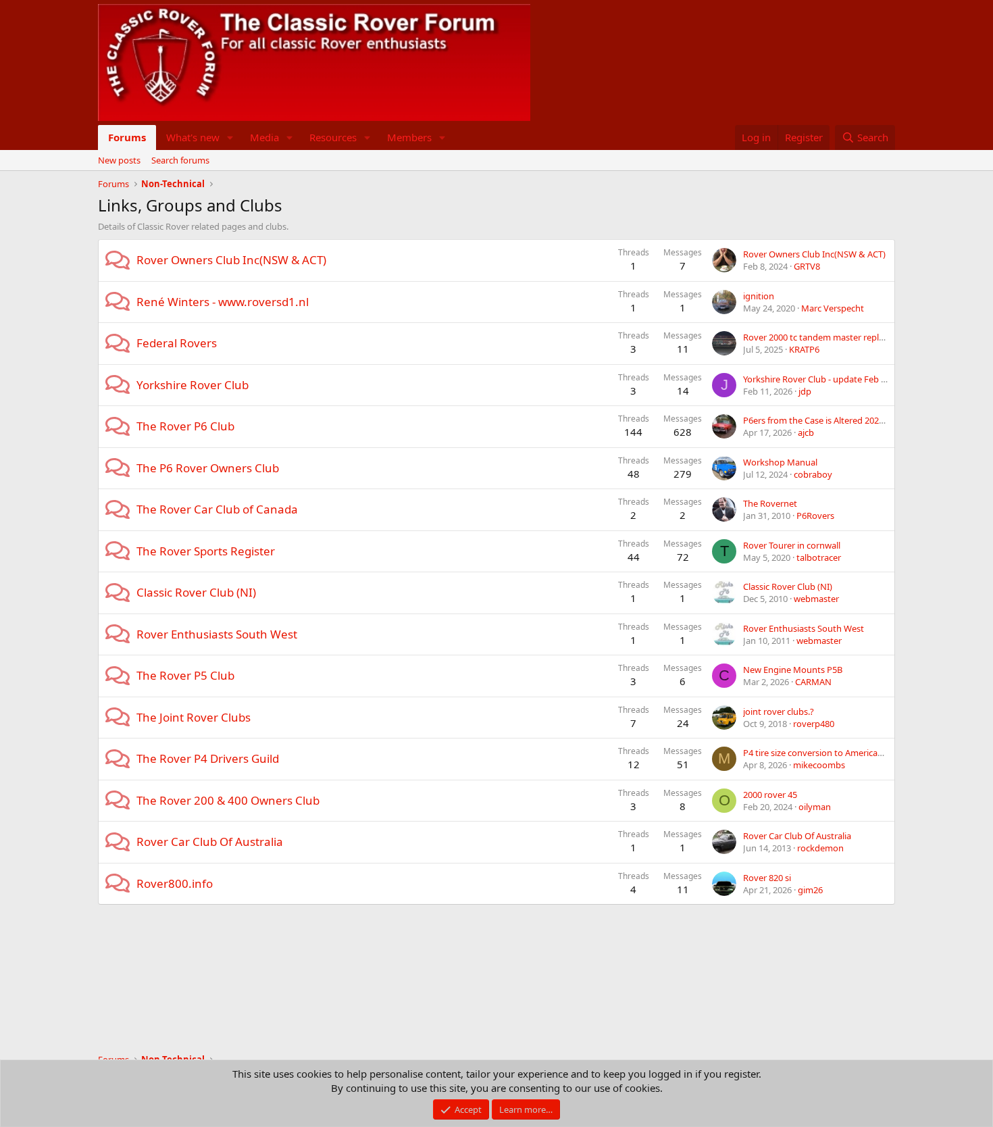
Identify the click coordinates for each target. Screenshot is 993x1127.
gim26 (810, 890)
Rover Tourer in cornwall (791, 545)
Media (264, 137)
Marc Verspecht (832, 308)
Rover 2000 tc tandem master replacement (828, 337)
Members (409, 137)
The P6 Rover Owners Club (207, 468)
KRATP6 (804, 349)
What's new (193, 137)
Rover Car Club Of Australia (209, 841)
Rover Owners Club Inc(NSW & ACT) (231, 260)
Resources (333, 137)
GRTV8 (807, 266)
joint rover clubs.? (778, 711)
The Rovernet (770, 503)
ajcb (806, 432)
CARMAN (813, 682)
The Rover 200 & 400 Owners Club (228, 800)
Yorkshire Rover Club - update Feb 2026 (821, 379)
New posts (119, 160)
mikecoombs (819, 765)
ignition (758, 296)
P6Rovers (815, 515)
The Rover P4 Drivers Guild (207, 758)
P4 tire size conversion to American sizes (823, 753)
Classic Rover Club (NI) (196, 592)
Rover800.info (174, 883)
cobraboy (813, 474)
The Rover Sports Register (205, 551)
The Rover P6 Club (185, 426)
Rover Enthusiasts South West (216, 634)
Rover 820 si (767, 878)
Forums (127, 137)
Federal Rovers (176, 343)
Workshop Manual (780, 462)
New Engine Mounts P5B (792, 669)
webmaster (816, 599)
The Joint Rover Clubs (193, 717)
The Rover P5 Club (185, 675)
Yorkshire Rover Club (192, 385)
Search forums (180, 160)
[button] (230, 137)
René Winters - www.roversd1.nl (222, 301)
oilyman (814, 807)
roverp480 (813, 724)
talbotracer (818, 557)
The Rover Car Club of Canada (217, 509)
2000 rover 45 (770, 794)
